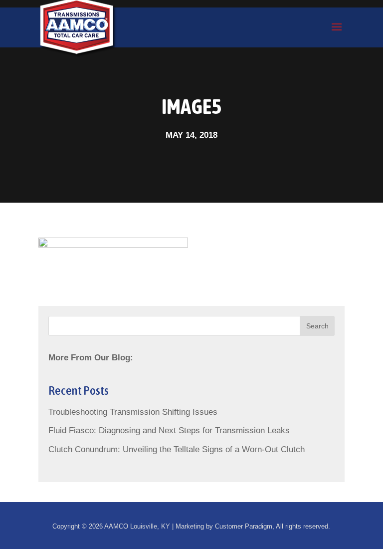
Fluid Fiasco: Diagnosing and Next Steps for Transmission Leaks (169, 430)
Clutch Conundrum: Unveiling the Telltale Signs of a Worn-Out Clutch (176, 449)
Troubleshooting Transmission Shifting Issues (132, 412)
